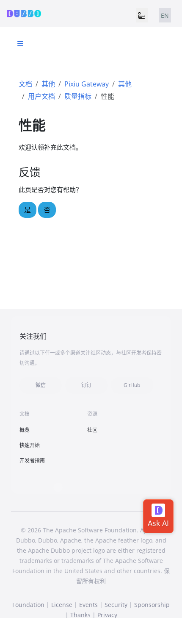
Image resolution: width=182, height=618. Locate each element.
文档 (25, 84)
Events (88, 605)
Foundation (28, 605)
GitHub (132, 385)
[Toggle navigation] (142, 15)
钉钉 (86, 385)
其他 (48, 84)
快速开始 (29, 445)
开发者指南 (32, 460)
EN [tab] (165, 15)
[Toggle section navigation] (20, 43)
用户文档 (41, 96)
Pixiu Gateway (86, 84)
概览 (24, 430)
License (61, 605)
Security (116, 605)
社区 (92, 430)
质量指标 (77, 96)
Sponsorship (152, 605)
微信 (41, 385)
